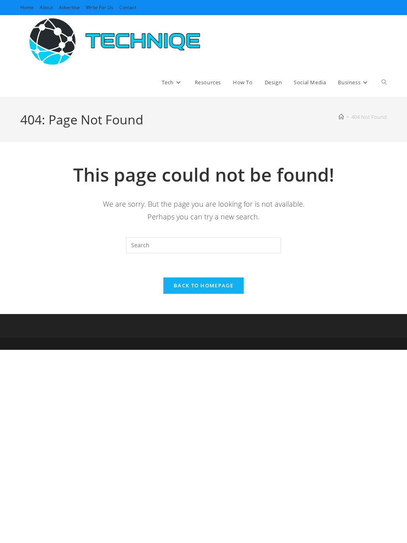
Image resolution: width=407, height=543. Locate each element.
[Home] (341, 116)
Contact (127, 7)
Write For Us (99, 7)
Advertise (69, 7)
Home (27, 7)
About (46, 7)
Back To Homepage (203, 285)
